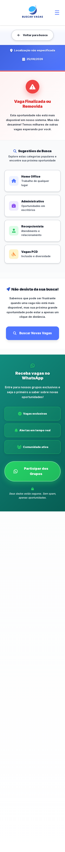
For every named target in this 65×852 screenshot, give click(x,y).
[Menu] (57, 12)
